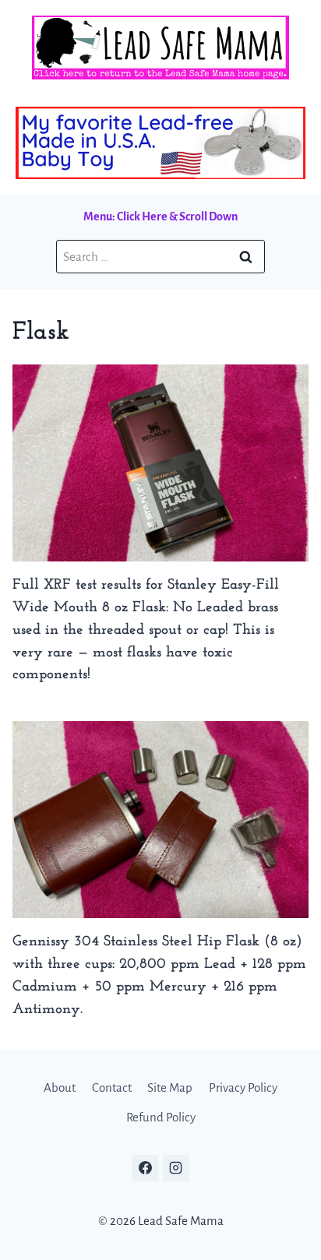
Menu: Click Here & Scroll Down (160, 216)
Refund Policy (161, 1117)
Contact (112, 1087)
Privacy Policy (243, 1087)
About (60, 1087)
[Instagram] (176, 1168)
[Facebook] (145, 1168)
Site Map (169, 1087)
